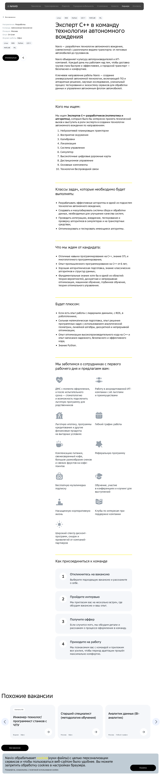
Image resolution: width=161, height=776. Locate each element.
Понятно (143, 768)
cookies (42, 758)
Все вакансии (15, 748)
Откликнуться (10, 58)
